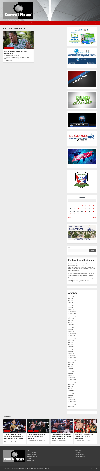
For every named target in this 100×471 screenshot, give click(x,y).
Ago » (94, 217)
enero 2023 (71, 375)
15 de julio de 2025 (8, 55)
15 (74, 208)
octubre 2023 (71, 359)
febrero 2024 (71, 351)
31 (82, 214)
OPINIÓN (36, 431)
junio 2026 (70, 300)
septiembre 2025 (72, 317)
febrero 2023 (71, 373)
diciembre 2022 (71, 377)
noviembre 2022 (72, 379)
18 (85, 208)
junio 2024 (70, 344)
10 (82, 205)
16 (78, 208)
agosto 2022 (71, 384)
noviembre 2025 (72, 313)
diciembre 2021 (71, 399)
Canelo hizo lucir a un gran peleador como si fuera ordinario (36, 436)
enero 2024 (71, 353)
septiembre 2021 (72, 404)
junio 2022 (70, 388)
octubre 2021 (71, 403)
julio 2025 (70, 320)
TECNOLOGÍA (28, 23)
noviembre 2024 (72, 335)
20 (93, 208)
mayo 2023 (70, 368)
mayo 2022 (70, 390)
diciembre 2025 (71, 311)
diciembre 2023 (71, 355)
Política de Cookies (79, 454)
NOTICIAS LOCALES (9, 23)
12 (89, 205)
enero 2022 (71, 397)
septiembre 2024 (72, 339)
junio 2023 (70, 366)
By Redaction (17, 55)
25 (85, 211)
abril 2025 (70, 326)
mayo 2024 (70, 346)
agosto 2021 (71, 406)
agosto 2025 (71, 318)
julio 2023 (70, 364)
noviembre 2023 (72, 357)
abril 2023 (70, 370)
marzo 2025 (71, 328)
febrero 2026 (71, 307)
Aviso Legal (78, 450)
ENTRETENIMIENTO (39, 23)
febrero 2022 (71, 395)
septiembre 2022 (72, 383)
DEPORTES (20, 23)
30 (78, 214)
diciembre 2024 (71, 333)
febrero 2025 (71, 329)
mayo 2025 (70, 324)
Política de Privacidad (80, 456)
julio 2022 (70, 386)
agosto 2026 (71, 296)
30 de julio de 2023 (56, 440)
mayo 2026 (70, 302)
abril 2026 (70, 304)
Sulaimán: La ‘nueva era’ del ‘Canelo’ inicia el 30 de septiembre (84, 436)
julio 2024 (70, 342)
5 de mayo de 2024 (8, 441)
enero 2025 (71, 331)
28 (70, 214)
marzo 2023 (71, 372)
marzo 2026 (71, 306)
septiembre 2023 (72, 361)
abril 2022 (70, 392)
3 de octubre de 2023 (33, 440)
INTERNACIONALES (52, 23)
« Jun (69, 217)
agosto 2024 (71, 340)
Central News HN (16, 468)
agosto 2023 (71, 362)
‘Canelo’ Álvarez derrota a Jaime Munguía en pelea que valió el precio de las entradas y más (14, 437)
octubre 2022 (71, 381)
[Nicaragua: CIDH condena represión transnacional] (18, 40)
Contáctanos (64, 23)
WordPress (46, 468)
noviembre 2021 (72, 401)
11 (85, 205)
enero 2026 (71, 309)
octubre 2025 (71, 315)
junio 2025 (70, 322)
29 (74, 214)
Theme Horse (29, 468)
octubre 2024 (71, 337)
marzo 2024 (71, 350)
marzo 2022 (71, 394)
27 (93, 211)
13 (93, 205)
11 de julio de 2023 (79, 440)
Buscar (70, 247)
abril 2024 (70, 348)
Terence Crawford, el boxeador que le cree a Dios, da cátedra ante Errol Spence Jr (61, 436)
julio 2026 (70, 298)
